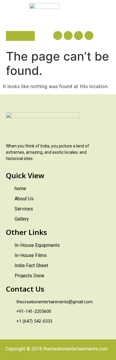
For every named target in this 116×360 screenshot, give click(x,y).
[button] (20, 36)
